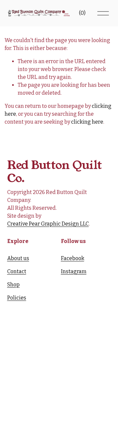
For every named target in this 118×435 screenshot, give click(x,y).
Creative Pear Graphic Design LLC (48, 224)
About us (18, 258)
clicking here (87, 122)
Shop (13, 284)
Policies (16, 298)
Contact (16, 271)
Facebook (72, 258)
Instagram (74, 271)
